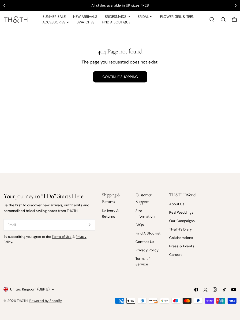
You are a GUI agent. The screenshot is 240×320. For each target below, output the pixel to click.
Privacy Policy (146, 250)
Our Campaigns (182, 221)
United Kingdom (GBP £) (30, 289)
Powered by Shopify (45, 300)
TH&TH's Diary (180, 229)
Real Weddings (181, 212)
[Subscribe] (89, 225)
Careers (176, 254)
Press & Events (181, 246)
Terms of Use (61, 237)
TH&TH (22, 300)
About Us (176, 204)
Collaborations (181, 237)
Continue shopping (120, 76)
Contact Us (144, 241)
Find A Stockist (148, 233)
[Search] (212, 19)
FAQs (139, 225)
